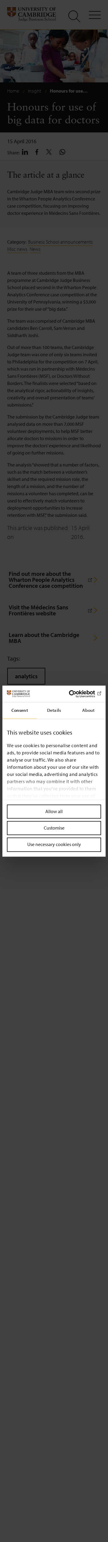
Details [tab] (54, 710)
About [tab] (88, 710)
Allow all (54, 811)
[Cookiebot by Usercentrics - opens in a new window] (76, 694)
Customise (54, 828)
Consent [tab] (19, 710)
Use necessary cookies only (54, 845)
